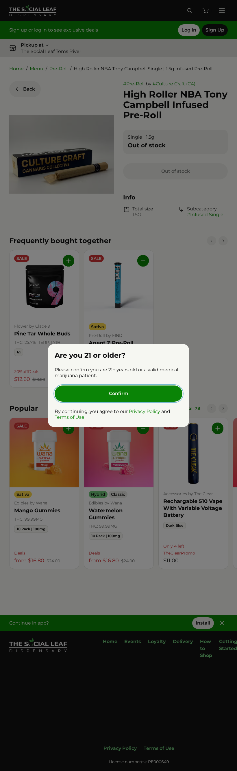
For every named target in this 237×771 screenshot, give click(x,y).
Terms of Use (69, 417)
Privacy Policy (144, 411)
